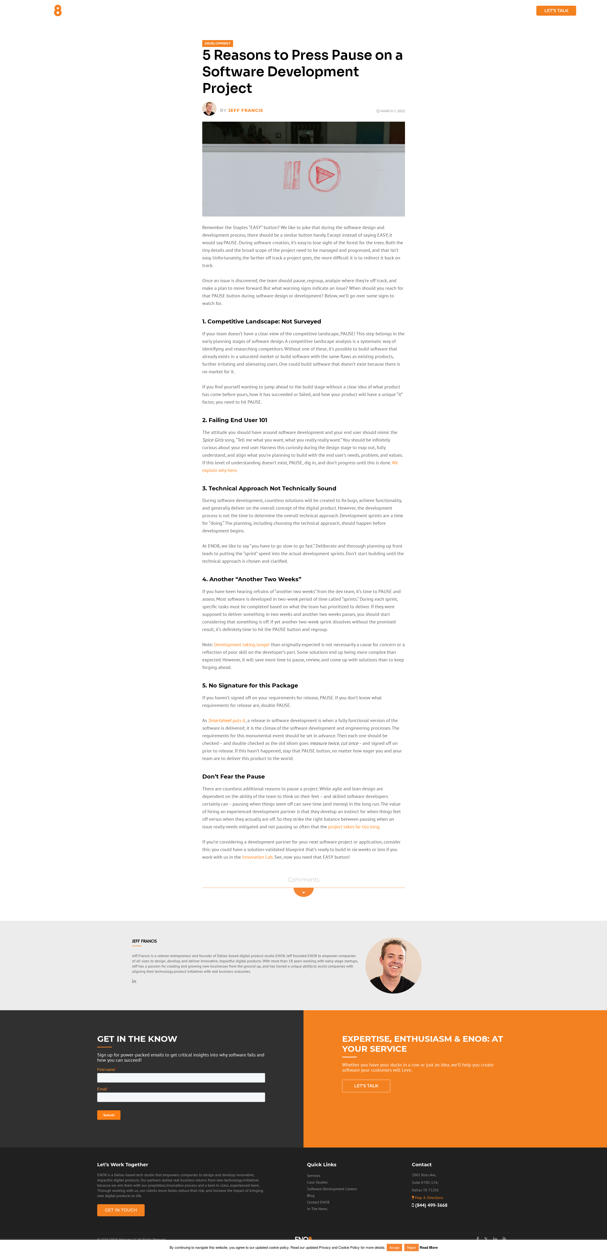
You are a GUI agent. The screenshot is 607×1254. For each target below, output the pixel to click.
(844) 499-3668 (430, 1205)
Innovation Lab (257, 857)
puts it (226, 720)
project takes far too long (353, 827)
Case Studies (498, 10)
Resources (462, 10)
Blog (524, 10)
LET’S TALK (556, 10)
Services (431, 10)
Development (218, 43)
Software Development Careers (332, 1188)
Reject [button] (411, 1247)
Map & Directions (429, 1197)
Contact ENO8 (318, 1202)
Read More (429, 1247)
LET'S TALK (366, 1085)
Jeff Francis (245, 110)
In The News (317, 1208)
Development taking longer (242, 644)
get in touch (121, 1210)
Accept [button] (394, 1247)
